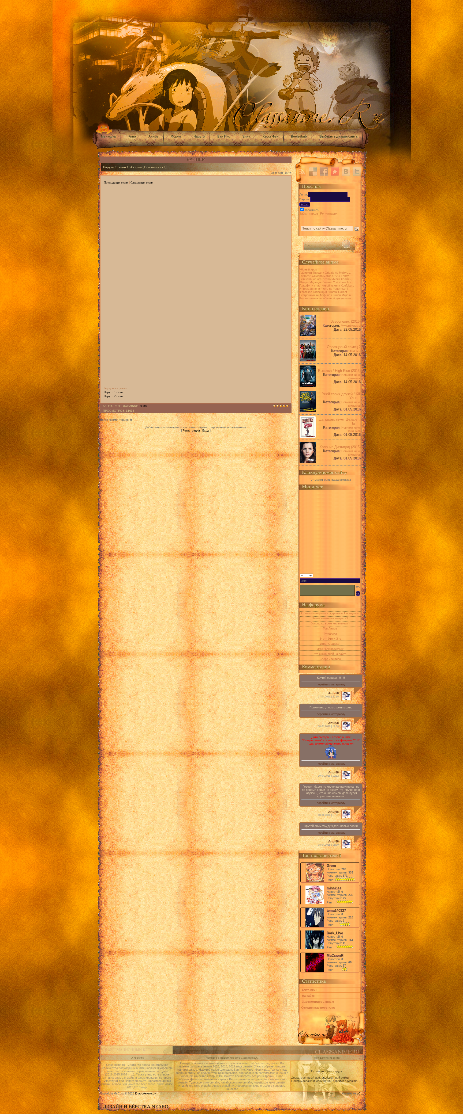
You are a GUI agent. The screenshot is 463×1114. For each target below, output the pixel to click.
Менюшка (108, 136)
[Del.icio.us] (313, 171)
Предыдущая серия (116, 182)
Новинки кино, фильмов (351, 376)
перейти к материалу (331, 684)
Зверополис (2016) (346, 321)
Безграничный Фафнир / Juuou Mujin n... (326, 295)
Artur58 (333, 693)
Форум (176, 136)
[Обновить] (358, 575)
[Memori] (335, 171)
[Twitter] (357, 171)
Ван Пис (223, 136)
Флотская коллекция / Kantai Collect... (324, 291)
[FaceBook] (324, 171)
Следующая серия (141, 182)
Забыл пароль (309, 213)
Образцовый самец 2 (344, 347)
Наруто (199, 136)
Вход (205, 430)
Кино (132, 136)
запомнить (312, 210)
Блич (246, 136)
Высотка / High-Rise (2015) (339, 371)
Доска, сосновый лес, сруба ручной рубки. (320, 1077)
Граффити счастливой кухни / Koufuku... (326, 285)
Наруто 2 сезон (114, 396)
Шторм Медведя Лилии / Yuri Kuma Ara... (326, 282)
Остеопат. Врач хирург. (327, 1071)
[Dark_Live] (315, 948)
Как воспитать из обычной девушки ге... (326, 298)
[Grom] (315, 881)
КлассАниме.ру (145, 1093)
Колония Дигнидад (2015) (340, 447)
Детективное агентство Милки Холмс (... (326, 279)
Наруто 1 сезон (114, 392)
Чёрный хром (308, 269)
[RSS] (302, 171)
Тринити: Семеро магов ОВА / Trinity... (325, 275)
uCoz (360, 1093)
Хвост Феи (270, 136)
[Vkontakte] (346, 171)
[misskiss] (315, 903)
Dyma (143, 405)
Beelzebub (299, 136)
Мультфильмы (351, 325)
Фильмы (355, 351)
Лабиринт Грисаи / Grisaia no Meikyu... (325, 272)
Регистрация (191, 430)
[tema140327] (315, 926)
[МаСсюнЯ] (315, 971)
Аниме (153, 136)
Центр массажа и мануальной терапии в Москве (324, 1080)
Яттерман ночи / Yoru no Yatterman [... (324, 288)
